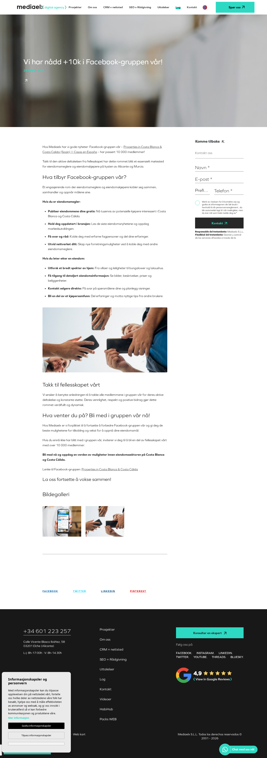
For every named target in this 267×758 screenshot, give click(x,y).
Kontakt (217, 223)
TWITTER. (182, 657)
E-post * (200, 173)
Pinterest (138, 591)
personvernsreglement (227, 207)
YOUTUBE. (200, 657)
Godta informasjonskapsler (36, 725)
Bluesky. (237, 657)
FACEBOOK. (184, 653)
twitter (79, 591)
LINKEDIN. (226, 653)
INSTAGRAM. (205, 653)
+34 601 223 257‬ (47, 631)
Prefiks (199, 185)
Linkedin (108, 591)
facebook (50, 591)
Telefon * (219, 185)
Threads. (219, 657)
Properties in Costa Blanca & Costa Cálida (110, 469)
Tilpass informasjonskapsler (36, 735)
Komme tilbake (208, 141)
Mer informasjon (18, 718)
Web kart (79, 734)
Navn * (199, 161)
